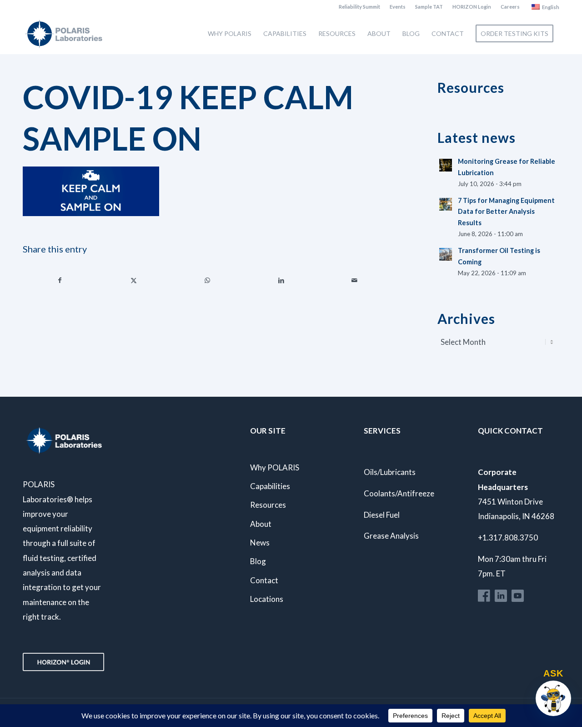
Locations (266, 599)
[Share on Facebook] (60, 280)
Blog (258, 561)
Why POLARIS (274, 467)
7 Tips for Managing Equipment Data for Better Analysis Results (506, 212)
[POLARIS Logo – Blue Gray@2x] (64, 33)
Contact (264, 580)
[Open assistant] (553, 698)
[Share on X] (134, 280)
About (260, 524)
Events (398, 7)
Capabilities (270, 486)
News (260, 542)
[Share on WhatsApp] (207, 280)
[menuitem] (359, 7)
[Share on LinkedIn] (281, 280)
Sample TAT (429, 7)
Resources (268, 505)
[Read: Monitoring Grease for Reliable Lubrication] (445, 165)
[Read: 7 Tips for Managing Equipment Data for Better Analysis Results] (445, 204)
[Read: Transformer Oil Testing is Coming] (445, 254)
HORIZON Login (471, 7)
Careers (510, 7)
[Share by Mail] (354, 280)
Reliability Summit (359, 7)
